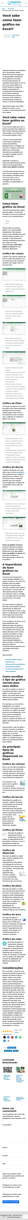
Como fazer (8, 1050)
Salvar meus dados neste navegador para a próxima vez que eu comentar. (13, 1176)
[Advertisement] (14, 55)
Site (3, 1164)
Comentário (7, 1125)
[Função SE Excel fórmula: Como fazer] (7, 1090)
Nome (5, 1147)
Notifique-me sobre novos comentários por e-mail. (12, 1186)
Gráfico (16, 1050)
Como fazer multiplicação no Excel (20, 1099)
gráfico (21, 472)
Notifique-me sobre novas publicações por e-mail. (11, 1195)
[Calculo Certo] (14, 3)
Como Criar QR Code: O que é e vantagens (7, 1077)
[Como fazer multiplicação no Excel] (20, 1091)
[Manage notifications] (4, 1216)
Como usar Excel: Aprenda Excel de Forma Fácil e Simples (20, 1078)
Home (3, 8)
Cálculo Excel (11, 1047)
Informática (11, 8)
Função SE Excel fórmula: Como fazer (7, 1099)
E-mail (5, 1156)
